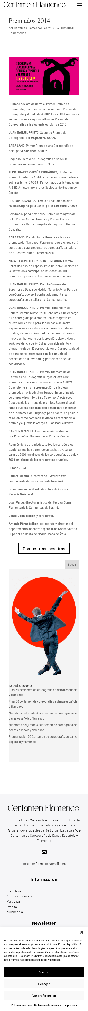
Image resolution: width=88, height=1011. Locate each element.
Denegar (44, 984)
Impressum (71, 1004)
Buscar (72, 564)
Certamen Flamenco (27, 28)
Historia (66, 28)
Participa (13, 901)
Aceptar (44, 972)
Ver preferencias (44, 995)
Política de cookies (21, 1004)
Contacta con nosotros (44, 548)
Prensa (12, 907)
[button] (81, 932)
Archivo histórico (19, 896)
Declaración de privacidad (48, 1004)
